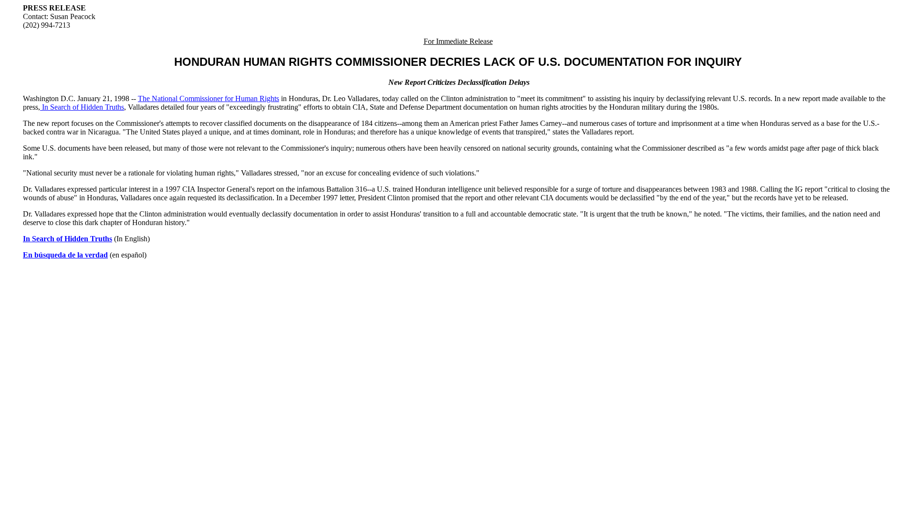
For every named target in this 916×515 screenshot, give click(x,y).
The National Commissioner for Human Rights (208, 98)
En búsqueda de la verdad (65, 255)
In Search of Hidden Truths (82, 107)
